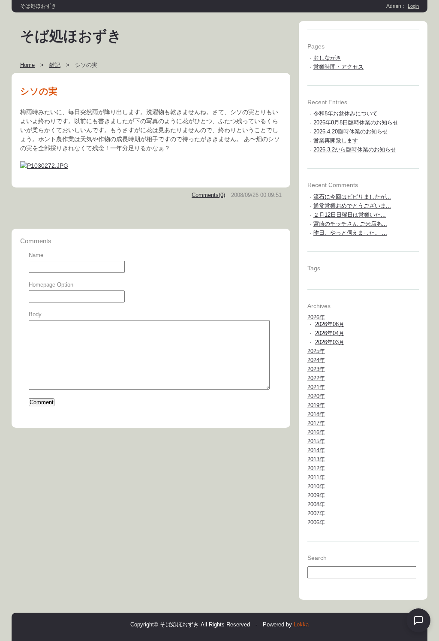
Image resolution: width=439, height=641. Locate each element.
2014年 (316, 450)
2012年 (316, 468)
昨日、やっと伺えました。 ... (350, 233)
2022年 (316, 378)
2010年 (316, 486)
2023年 (316, 369)
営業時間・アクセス (338, 66)
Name (36, 255)
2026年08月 (329, 324)
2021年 (316, 387)
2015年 (316, 441)
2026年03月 (329, 342)
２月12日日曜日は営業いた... (349, 215)
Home (27, 65)
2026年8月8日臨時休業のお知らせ (355, 122)
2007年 (316, 513)
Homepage (42, 284)
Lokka (301, 624)
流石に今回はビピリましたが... (352, 197)
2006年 (316, 522)
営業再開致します (335, 140)
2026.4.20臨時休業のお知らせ (350, 131)
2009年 (316, 495)
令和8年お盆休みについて (345, 113)
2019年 (316, 405)
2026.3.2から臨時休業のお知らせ (354, 149)
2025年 (316, 351)
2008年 (316, 504)
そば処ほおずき (71, 36)
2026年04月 (329, 333)
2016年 (316, 432)
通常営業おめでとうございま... (352, 206)
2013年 (316, 459)
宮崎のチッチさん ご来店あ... (350, 224)
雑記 (54, 65)
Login (413, 6)
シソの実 (38, 91)
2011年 (316, 477)
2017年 (316, 423)
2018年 (316, 414)
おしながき (327, 57)
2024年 (316, 360)
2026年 (316, 317)
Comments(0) (208, 195)
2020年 (316, 396)
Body (35, 314)
